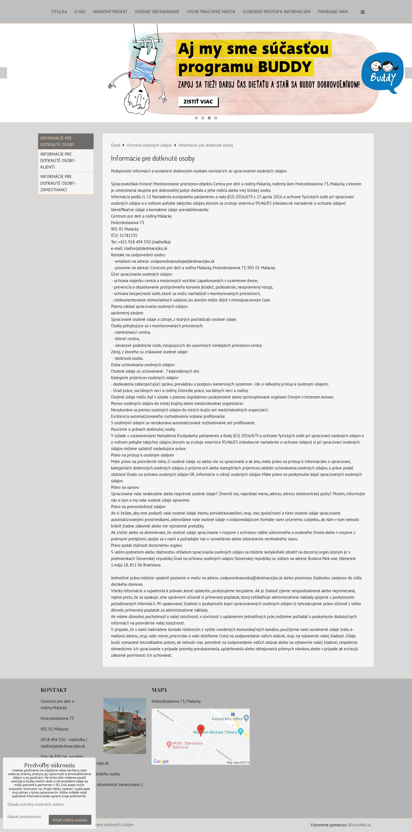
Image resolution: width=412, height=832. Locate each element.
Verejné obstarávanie (157, 11)
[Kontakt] (124, 727)
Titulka (59, 11)
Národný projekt (110, 11)
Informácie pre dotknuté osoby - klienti (58, 160)
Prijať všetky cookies (70, 819)
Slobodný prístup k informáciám (276, 11)
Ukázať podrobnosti (24, 816)
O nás (80, 11)
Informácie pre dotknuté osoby (57, 141)
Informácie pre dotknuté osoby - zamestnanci (58, 183)
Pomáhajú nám (333, 11)
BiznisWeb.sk (359, 825)
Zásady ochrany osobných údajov (105, 824)
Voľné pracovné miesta (211, 11)
